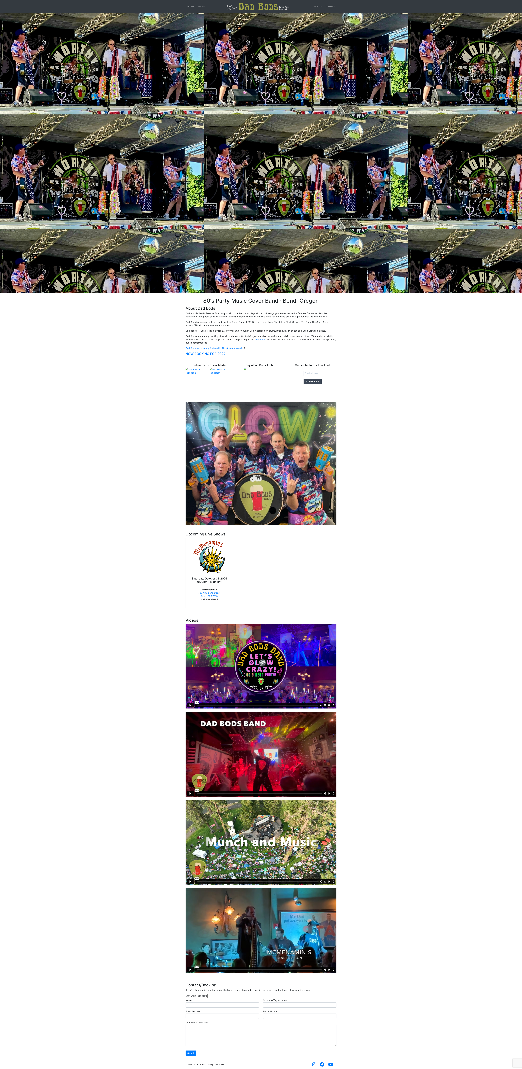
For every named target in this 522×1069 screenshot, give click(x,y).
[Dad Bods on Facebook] (197, 370)
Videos (318, 6)
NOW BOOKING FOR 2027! (206, 354)
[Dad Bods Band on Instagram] (314, 1065)
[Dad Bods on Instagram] (221, 370)
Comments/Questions (197, 1022)
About (190, 6)
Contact (330, 6)
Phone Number (270, 1011)
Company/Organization (275, 1000)
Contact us (260, 339)
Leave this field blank (196, 996)
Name (189, 1000)
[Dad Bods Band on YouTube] (330, 1065)
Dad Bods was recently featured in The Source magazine (215, 348)
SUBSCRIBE (312, 381)
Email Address (193, 1011)
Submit (191, 1053)
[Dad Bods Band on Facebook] (322, 1065)
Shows (201, 6)
